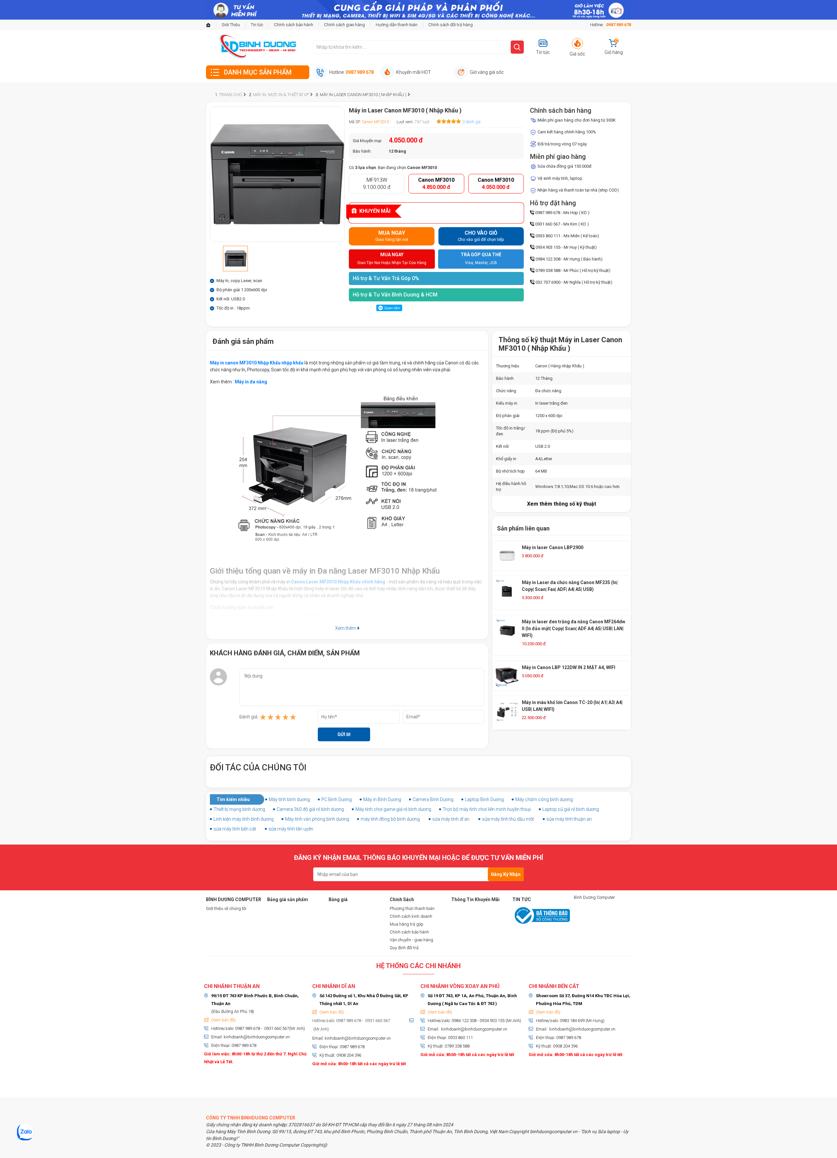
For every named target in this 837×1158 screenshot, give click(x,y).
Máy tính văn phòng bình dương (317, 819)
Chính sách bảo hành (293, 24)
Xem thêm (346, 628)
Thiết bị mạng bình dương (239, 809)
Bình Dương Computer (594, 897)
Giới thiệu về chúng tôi (226, 908)
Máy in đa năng (251, 381)
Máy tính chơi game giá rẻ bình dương (393, 809)
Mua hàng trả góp (406, 924)
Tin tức (257, 24)
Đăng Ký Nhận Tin (506, 876)
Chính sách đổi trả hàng (450, 24)
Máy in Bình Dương (382, 799)
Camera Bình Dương (433, 799)
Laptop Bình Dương (484, 799)
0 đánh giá (471, 122)
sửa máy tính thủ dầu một (508, 819)
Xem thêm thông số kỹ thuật (561, 504)
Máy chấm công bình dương (544, 799)
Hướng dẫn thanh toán (397, 24)
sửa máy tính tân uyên (290, 828)
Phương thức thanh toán (412, 908)
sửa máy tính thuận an (569, 819)
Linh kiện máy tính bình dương (244, 819)
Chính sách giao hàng (344, 24)
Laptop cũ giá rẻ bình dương (570, 809)
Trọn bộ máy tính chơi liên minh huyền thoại (487, 809)
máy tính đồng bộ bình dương (390, 819)
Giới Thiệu (231, 24)
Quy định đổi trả (404, 947)
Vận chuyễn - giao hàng (411, 939)
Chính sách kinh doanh (411, 916)
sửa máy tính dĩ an (451, 819)
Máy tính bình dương (289, 799)
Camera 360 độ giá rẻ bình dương (310, 809)
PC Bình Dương (336, 799)
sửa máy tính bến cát (235, 828)
